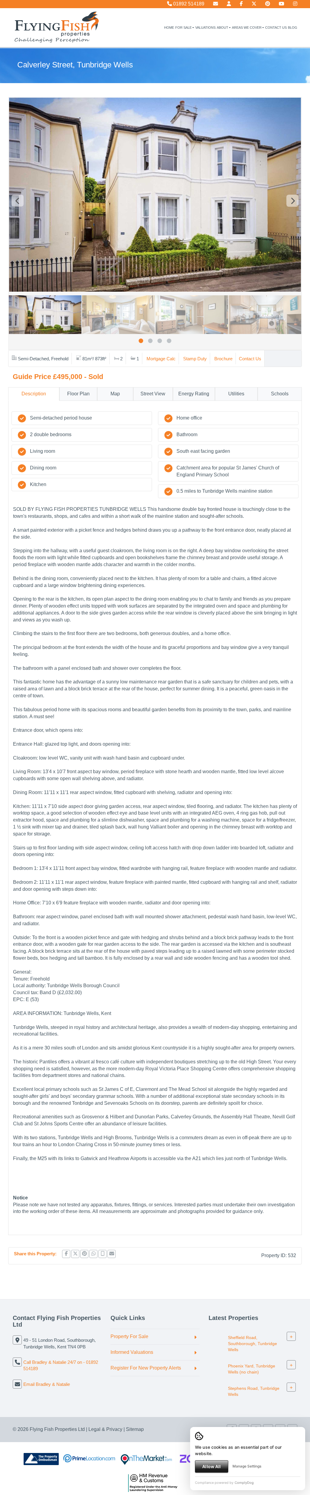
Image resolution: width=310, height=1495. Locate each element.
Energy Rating (193, 393)
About (222, 27)
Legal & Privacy (105, 1429)
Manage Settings (246, 1466)
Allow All (211, 1466)
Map (115, 393)
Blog (292, 27)
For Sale (183, 27)
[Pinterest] (267, 3)
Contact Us (276, 27)
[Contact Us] (229, 3)
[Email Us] (215, 3)
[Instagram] (295, 3)
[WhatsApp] (93, 1254)
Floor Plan (78, 393)
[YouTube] (281, 3)
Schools (280, 393)
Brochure (223, 358)
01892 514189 (188, 3)
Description (33, 393)
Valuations (205, 27)
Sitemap (135, 1429)
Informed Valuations (131, 1352)
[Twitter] (254, 3)
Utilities (236, 393)
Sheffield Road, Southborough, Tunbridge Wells (252, 1343)
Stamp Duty (195, 358)
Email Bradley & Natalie (46, 1384)
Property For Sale (129, 1336)
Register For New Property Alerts (145, 1367)
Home (169, 27)
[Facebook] (241, 3)
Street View (152, 393)
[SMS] (102, 1254)
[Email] (111, 1254)
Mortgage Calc (161, 358)
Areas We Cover (247, 27)
